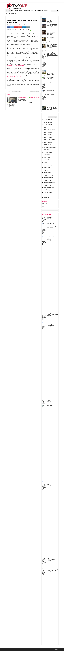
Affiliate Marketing (48, 119)
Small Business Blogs (48, 177)
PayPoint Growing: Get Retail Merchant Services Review (34, 101)
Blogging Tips (47, 125)
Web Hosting (46, 195)
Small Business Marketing (49, 185)
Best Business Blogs (48, 120)
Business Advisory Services (49, 129)
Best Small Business (48, 122)
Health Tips (46, 149)
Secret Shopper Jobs (48, 169)
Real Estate (46, 164)
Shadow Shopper (47, 170)
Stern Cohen (49, 405)
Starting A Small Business (49, 189)
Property (45, 162)
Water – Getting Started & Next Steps (14, 76)
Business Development (48, 132)
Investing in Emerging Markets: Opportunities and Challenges (52, 314)
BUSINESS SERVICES (28, 10)
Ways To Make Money (48, 194)
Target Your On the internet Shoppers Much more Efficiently (52, 559)
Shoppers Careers (47, 172)
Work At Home (47, 197)
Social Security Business (49, 187)
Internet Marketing (48, 150)
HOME (8, 10)
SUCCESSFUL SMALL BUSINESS (41, 10)
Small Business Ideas (48, 180)
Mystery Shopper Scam (48, 155)
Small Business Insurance (49, 182)
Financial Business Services (50, 147)
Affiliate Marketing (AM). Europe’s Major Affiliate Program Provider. (52, 324)
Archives (51, 117)
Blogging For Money (48, 124)
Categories (45, 117)
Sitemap (44, 206)
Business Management (48, 137)
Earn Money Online (48, 144)
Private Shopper (47, 159)
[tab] (45, 117)
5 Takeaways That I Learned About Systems (15, 65)
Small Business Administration (50, 175)
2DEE (57, 649)
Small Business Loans (48, 184)
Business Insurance (48, 134)
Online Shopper (47, 157)
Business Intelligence (48, 135)
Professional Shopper (48, 160)
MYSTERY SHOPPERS (10, 13)
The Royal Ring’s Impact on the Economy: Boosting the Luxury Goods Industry (52, 225)
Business (45, 127)
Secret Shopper (47, 167)
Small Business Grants (48, 179)
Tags (55, 117)
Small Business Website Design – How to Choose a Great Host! (52, 238)
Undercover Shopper (48, 192)
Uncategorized (14, 17)
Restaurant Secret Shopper (49, 165)
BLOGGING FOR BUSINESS (16, 10)
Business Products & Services (50, 139)
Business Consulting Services (50, 130)
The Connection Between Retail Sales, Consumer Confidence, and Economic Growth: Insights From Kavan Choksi (49, 46)
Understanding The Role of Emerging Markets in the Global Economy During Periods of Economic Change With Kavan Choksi (52, 54)
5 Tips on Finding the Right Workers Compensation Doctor (52, 483)
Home (8, 17)
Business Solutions (48, 142)
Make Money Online (48, 152)
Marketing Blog (47, 154)
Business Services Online (49, 140)
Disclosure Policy (45, 205)
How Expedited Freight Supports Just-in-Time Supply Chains (51, 20)
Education (46, 145)
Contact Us (44, 203)
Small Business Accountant (49, 174)
